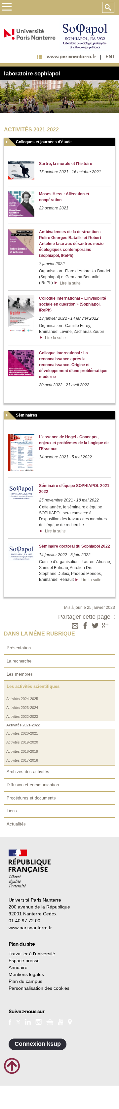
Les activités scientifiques (33, 686)
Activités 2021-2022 (23, 725)
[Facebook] (85, 626)
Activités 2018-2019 (22, 751)
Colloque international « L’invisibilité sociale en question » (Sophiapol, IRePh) (72, 304)
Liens (12, 810)
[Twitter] (95, 626)
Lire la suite (69, 283)
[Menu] (6, 7)
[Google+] (105, 626)
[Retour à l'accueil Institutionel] (30, 868)
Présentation (19, 647)
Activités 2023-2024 (22, 708)
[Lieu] (70, 1021)
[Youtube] (60, 1021)
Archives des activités (28, 771)
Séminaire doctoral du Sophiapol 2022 (74, 546)
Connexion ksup (38, 1044)
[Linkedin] (28, 1021)
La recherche (19, 661)
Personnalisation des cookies (39, 988)
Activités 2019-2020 (22, 742)
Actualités (16, 824)
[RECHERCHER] (108, 7)
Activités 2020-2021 (22, 733)
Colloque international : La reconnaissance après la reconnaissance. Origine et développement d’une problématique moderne (73, 365)
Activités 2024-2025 (22, 699)
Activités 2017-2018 (22, 760)
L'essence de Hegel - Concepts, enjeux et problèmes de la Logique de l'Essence (74, 443)
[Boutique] (50, 1021)
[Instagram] (38, 1021)
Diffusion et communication (33, 784)
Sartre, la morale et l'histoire (65, 163)
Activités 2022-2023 (22, 716)
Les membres (20, 674)
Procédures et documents (31, 798)
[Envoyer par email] (75, 626)
